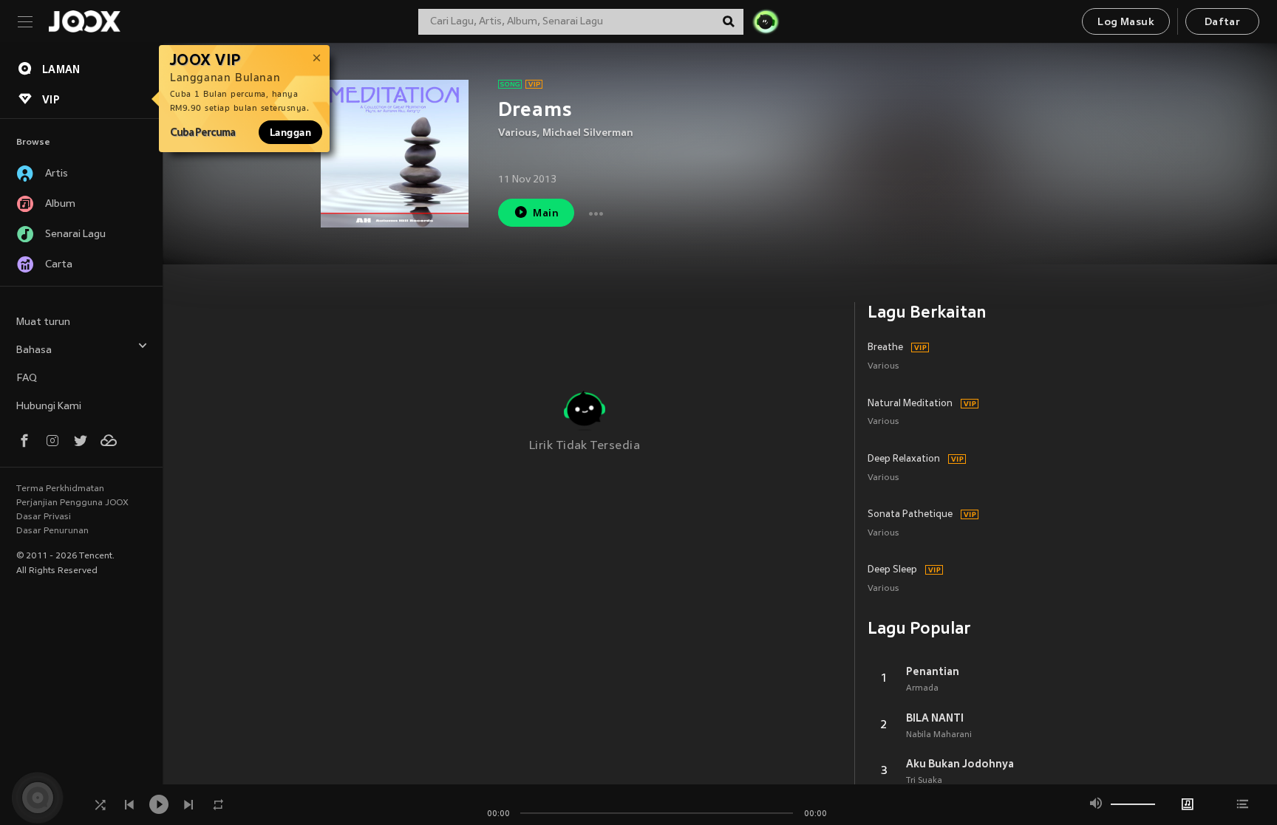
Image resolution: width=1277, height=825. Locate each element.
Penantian (932, 671)
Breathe (885, 348)
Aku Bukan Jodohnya (960, 764)
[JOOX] (84, 21)
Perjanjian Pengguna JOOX (72, 503)
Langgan (290, 132)
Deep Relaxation (904, 459)
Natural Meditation (910, 404)
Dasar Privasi (43, 517)
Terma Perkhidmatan (60, 489)
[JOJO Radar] (765, 21)
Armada (922, 688)
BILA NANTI (935, 718)
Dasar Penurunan (52, 531)
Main (546, 213)
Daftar (1222, 22)
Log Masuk (1125, 22)
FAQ (26, 378)
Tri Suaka (924, 780)
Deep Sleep (892, 570)
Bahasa (34, 350)
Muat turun (43, 322)
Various (517, 133)
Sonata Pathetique (910, 515)
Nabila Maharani (939, 734)
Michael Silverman (587, 133)
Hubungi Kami (48, 406)
